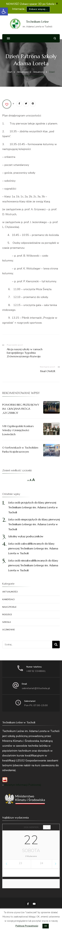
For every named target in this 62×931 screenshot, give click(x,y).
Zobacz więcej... (38, 9)
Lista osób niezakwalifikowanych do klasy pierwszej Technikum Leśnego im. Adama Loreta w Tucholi (33, 565)
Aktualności (10, 591)
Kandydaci (8, 599)
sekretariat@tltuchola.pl (36, 688)
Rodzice (7, 614)
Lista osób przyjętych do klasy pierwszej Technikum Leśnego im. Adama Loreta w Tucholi (33, 507)
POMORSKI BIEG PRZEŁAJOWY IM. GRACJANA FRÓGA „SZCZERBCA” (20, 409)
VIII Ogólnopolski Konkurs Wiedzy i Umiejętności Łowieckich (18, 430)
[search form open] (54, 38)
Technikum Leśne (37, 22)
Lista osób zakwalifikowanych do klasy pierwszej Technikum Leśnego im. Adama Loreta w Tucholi (33, 548)
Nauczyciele (9, 607)
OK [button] (45, 926)
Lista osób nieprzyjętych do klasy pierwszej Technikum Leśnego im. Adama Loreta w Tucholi (34, 524)
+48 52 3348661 (36, 671)
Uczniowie (8, 629)
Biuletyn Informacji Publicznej (22, 785)
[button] (4, 11)
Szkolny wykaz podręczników (25, 536)
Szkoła (6, 622)
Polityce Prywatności (26, 925)
